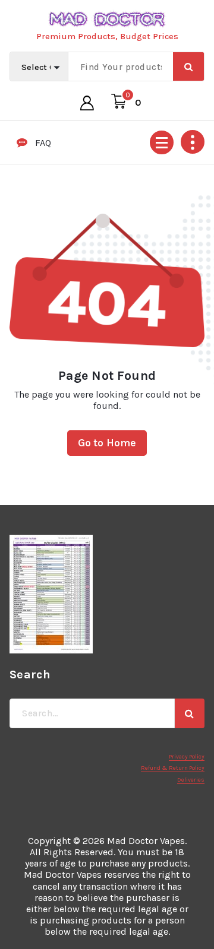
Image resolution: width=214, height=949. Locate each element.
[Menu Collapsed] (162, 142)
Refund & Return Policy (172, 768)
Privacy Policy (186, 756)
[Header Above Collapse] (192, 142)
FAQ (43, 142)
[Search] (189, 713)
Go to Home (107, 442)
